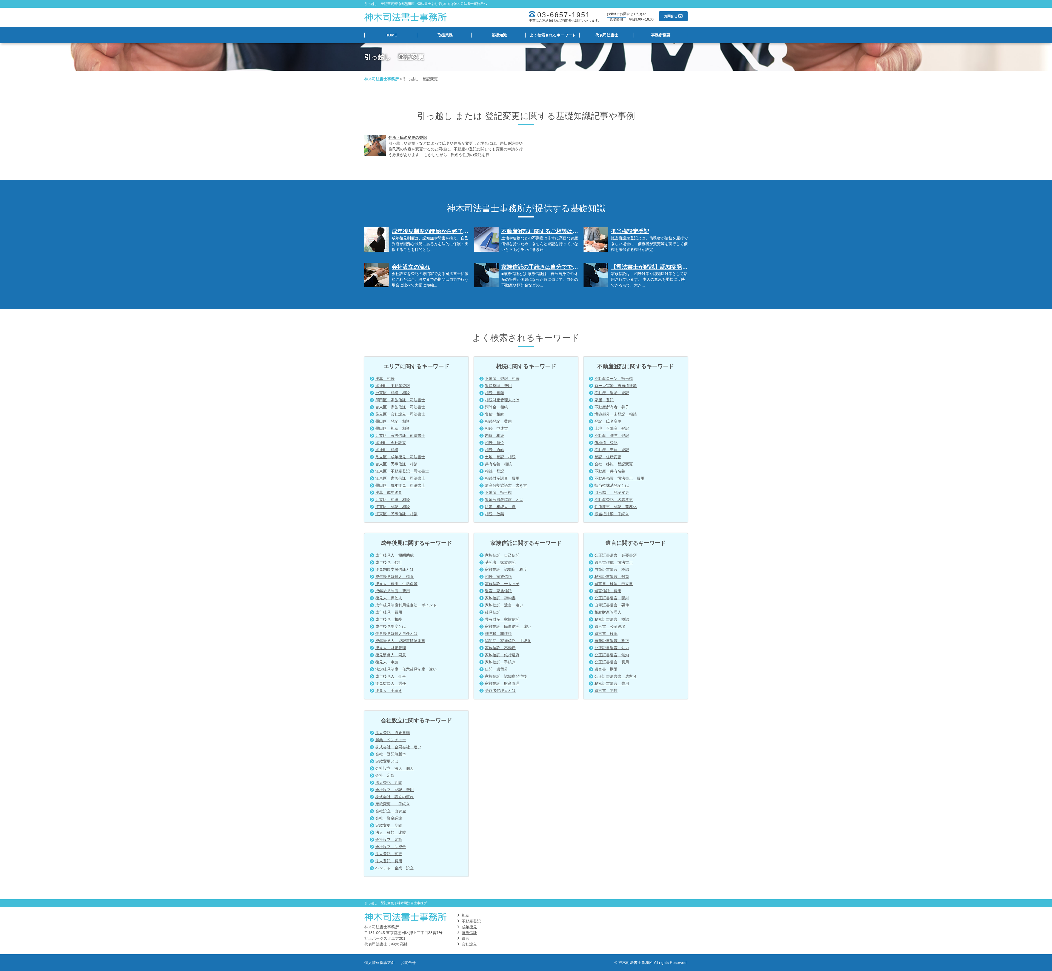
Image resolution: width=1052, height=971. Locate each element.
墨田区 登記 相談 (392, 421)
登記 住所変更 (607, 457)
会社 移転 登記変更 (613, 464)
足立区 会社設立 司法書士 (400, 414)
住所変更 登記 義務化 (615, 507)
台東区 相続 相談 (392, 393)
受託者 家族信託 (500, 562)
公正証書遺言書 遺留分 (615, 676)
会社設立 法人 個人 (394, 768)
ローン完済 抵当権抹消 (615, 385)
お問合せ (408, 962)
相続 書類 (494, 393)
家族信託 (469, 932)
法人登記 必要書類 (392, 733)
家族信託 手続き (500, 662)
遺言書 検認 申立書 (613, 584)
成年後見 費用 (388, 612)
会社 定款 (385, 775)
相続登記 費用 (498, 421)
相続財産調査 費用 (502, 478)
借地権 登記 (606, 442)
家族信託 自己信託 (502, 555)
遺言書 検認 (606, 633)
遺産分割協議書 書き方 (506, 485)
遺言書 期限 (606, 669)
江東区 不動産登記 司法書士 (402, 471)
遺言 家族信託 (498, 591)
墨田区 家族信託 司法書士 (400, 400)
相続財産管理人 (607, 612)
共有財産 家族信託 (502, 619)
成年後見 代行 (388, 562)
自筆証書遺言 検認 (611, 569)
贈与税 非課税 (498, 633)
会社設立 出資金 (390, 811)
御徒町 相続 (386, 450)
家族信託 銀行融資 (502, 655)
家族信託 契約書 (500, 598)
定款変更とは (386, 761)
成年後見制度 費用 (392, 591)
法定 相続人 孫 (500, 507)
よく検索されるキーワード (553, 35)
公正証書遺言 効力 (611, 648)
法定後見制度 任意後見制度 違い (406, 669)
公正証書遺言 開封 (611, 598)
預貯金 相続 (496, 407)
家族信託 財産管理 (502, 683)
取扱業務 (445, 35)
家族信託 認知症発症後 (506, 676)
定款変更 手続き (392, 804)
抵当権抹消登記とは (611, 485)
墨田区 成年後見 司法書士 (400, 485)
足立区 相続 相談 (392, 499)
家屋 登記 (604, 400)
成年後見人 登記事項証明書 (400, 640)
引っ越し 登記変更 (611, 492)
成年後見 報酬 (388, 619)
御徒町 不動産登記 (392, 385)
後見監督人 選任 (390, 683)
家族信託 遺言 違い (504, 605)
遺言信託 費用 (607, 591)
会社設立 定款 (388, 839)
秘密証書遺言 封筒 (611, 576)
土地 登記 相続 (500, 457)
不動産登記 (471, 921)
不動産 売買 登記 (611, 450)
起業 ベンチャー (390, 740)
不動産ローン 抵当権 (613, 378)
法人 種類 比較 (390, 832)
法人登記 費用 (388, 861)
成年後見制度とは (390, 626)
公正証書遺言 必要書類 (615, 555)
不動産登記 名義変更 (613, 499)
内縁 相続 (494, 435)
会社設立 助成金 (390, 846)
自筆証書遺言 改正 (611, 640)
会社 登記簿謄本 (390, 754)
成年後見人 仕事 (390, 676)
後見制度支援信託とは (394, 569)
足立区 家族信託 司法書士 (400, 435)
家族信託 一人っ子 (502, 584)
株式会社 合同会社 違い (398, 747)
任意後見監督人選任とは (396, 633)
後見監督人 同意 (390, 655)
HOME (391, 35)
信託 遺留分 (496, 669)
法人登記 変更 (388, 854)
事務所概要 (660, 35)
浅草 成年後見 (388, 492)
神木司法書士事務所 (381, 79)
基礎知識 (499, 35)
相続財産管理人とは (502, 400)
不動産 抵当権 (498, 492)
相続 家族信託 (498, 576)
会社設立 (469, 944)
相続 (465, 915)
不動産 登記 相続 (502, 378)
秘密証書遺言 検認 (611, 619)
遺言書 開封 (606, 690)
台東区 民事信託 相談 (396, 464)
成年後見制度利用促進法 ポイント (406, 605)
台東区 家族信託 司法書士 (400, 407)
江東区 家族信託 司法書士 (400, 478)
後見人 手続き (388, 690)
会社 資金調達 (388, 818)
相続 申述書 (496, 428)
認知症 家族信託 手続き (508, 640)
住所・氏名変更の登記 (407, 137)
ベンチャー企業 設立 (394, 868)
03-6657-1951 (563, 14)
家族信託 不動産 (500, 648)
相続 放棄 (494, 514)
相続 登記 (494, 471)
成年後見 (469, 927)
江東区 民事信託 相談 (396, 514)
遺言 (465, 938)
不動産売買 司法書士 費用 (619, 478)
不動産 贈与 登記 (611, 435)
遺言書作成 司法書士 (613, 562)
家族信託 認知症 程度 (506, 569)
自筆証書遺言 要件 (611, 605)
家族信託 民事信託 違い (508, 626)
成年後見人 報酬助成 (394, 555)
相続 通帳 (494, 450)
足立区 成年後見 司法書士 (400, 457)
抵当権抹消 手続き (611, 514)
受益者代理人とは (500, 690)
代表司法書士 (606, 35)
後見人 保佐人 (388, 598)
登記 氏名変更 (607, 421)
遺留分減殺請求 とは (504, 499)
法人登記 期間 (388, 782)
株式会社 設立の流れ (394, 797)
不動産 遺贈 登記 (611, 393)
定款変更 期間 (388, 825)
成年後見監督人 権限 (394, 576)
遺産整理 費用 (498, 385)
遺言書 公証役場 (609, 626)
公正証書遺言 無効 (611, 655)
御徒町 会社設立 (390, 442)
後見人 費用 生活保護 (396, 584)
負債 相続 (494, 414)
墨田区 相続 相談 (392, 428)
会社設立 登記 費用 (394, 789)
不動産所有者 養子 (611, 407)
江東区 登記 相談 (392, 507)
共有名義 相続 (498, 464)
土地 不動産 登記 (611, 428)
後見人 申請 (386, 662)
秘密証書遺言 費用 (611, 683)
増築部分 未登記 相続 (615, 414)
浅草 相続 (385, 378)
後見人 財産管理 (390, 648)
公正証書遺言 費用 (611, 662)
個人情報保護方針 (379, 962)
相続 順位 (494, 442)
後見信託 (492, 612)
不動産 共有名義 (609, 471)
